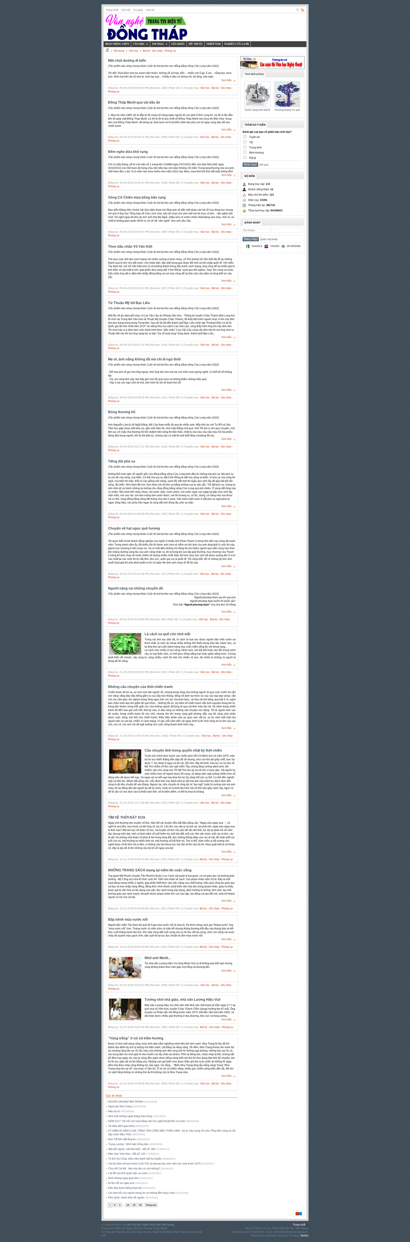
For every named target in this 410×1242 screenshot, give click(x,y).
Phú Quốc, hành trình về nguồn (126, 1197)
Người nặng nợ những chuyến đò (135, 588)
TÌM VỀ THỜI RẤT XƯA (126, 817)
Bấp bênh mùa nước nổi (128, 919)
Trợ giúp (138, 10)
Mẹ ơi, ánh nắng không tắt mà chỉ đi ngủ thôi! (144, 359)
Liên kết (125, 10)
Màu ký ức (114, 1111)
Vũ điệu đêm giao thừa (121, 1126)
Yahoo (274, 246)
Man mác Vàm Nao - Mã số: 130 (126, 1153)
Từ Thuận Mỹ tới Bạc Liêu (129, 303)
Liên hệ (150, 10)
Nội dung (119, 50)
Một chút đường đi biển (127, 60)
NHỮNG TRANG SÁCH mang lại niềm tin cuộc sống (150, 870)
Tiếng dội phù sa (121, 461)
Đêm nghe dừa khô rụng (128, 152)
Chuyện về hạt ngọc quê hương (134, 528)
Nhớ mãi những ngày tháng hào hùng (130, 1116)
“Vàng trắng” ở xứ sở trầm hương (135, 1038)
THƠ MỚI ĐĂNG (254, 74)
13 (134, 1205)
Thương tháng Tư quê (287, 109)
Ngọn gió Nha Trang (120, 1106)
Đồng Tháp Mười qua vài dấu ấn (134, 102)
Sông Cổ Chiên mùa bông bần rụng (137, 197)
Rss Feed (302, 10)
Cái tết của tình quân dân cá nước (128, 1173)
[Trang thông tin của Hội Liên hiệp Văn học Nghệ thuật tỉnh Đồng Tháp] (146, 26)
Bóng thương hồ (121, 412)
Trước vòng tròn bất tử (257, 109)
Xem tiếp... (227, 80)
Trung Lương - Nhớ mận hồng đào (128, 1144)
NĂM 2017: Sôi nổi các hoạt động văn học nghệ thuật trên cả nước (146, 1121)
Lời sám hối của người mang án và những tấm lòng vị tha (141, 1192)
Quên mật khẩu (268, 239)
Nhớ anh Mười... (158, 958)
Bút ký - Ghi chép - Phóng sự (159, 50)
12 (128, 1205)
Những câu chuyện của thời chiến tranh (140, 687)
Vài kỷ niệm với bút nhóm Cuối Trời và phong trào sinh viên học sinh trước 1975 (154, 1163)
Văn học (133, 50)
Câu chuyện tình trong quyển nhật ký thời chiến (183, 750)
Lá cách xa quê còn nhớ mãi (167, 634)
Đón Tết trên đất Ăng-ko (122, 1139)
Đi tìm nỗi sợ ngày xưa (121, 1183)
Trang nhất (112, 10)
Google (257, 246)
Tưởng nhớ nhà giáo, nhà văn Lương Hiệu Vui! (183, 999)
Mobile (305, 1235)
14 (140, 1205)
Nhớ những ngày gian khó (123, 1178)
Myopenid (294, 246)
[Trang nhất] (107, 50)
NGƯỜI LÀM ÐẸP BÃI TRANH (125, 1101)
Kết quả (263, 164)
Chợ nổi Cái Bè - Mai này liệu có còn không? (134, 1168)
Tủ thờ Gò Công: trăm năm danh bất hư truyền (135, 1158)
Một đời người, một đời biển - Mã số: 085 (131, 1149)
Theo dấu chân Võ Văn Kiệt (130, 246)
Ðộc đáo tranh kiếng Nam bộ (125, 1187)
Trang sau (151, 1205)
